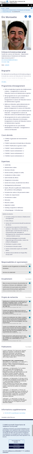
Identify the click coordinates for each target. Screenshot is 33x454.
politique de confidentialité (14, 451)
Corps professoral (7, 11)
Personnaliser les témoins (17, 441)
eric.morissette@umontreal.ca (9, 60)
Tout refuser (16, 445)
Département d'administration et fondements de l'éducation (16, 10)
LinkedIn (7, 65)
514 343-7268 (5, 62)
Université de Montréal (4, 1)
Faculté (7, 8)
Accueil (2, 8)
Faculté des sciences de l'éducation (17, 2)
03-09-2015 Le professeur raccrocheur (15, 413)
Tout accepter (16, 447)
